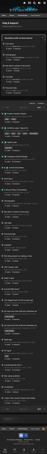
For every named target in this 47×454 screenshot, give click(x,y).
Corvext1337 (15, 303)
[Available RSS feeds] (43, 429)
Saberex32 (16, 46)
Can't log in (9, 44)
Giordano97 (15, 390)
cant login (9, 77)
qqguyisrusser (16, 314)
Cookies (37, 440)
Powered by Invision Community (23, 444)
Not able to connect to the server (17, 66)
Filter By (41, 103)
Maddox (14, 170)
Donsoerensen (16, 281)
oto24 (13, 192)
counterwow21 (16, 116)
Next (39, 107)
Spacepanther (16, 159)
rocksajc (14, 292)
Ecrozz (13, 401)
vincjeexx (15, 68)
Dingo (13, 378)
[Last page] (44, 107)
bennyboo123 (16, 368)
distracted (16, 79)
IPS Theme (10, 440)
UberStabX (15, 131)
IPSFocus (19, 440)
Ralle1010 (14, 259)
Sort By (32, 103)
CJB (13, 90)
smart (13, 248)
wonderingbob (16, 342)
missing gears (10, 55)
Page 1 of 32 (23, 107)
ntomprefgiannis (18, 57)
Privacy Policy (28, 440)
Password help (11, 88)
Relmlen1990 (15, 353)
